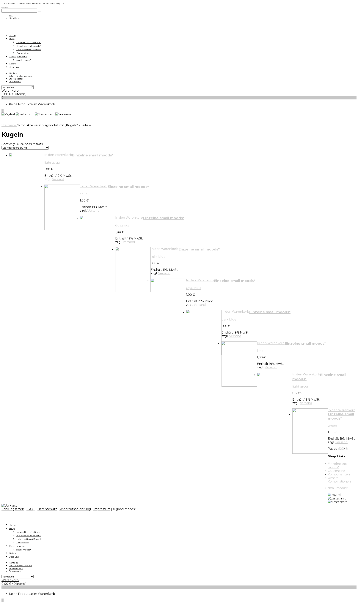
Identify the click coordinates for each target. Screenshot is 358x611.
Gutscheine (22, 53)
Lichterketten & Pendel (28, 49)
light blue (158, 256)
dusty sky (122, 225)
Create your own (18, 56)
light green (300, 386)
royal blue (193, 288)
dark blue (229, 319)
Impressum (101, 509)
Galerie (12, 63)
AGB (11, 16)
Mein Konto (14, 18)
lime (260, 351)
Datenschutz (47, 509)
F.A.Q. (30, 509)
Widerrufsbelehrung (75, 509)
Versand (58, 179)
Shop (12, 38)
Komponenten (339, 474)
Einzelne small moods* (28, 46)
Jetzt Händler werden (20, 75)
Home (12, 35)
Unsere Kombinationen (28, 42)
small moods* (23, 60)
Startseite (8, 125)
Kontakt (13, 73)
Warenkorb (10, 90)
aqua (83, 194)
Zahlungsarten (12, 509)
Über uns (14, 67)
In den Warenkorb (58, 155)
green (332, 425)
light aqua (52, 162)
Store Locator (16, 78)
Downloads (15, 81)
